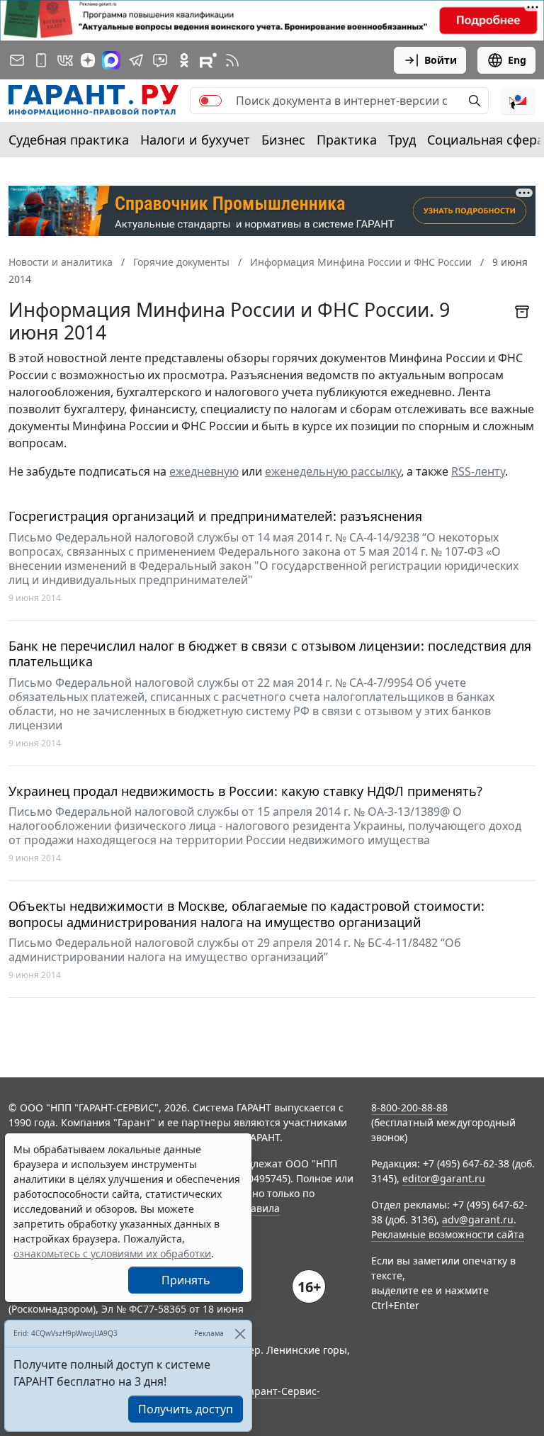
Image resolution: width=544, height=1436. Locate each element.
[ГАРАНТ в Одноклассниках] (184, 60)
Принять (186, 1280)
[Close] (239, 1333)
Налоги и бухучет (195, 139)
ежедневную (204, 471)
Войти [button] (440, 60)
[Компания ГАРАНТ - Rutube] (208, 60)
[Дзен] (88, 60)
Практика (347, 139)
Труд (402, 139)
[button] (518, 100)
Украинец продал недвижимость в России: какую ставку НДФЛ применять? (245, 791)
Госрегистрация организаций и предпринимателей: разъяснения (215, 516)
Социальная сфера (485, 139)
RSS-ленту (478, 471)
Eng (517, 60)
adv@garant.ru (478, 1219)
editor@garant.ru (443, 1178)
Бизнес (283, 139)
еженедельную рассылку (333, 471)
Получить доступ (185, 1409)
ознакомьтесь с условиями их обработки (112, 1253)
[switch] (210, 100)
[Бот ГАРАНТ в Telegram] (160, 60)
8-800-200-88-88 (409, 1107)
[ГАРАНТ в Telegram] (136, 60)
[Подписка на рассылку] (17, 60)
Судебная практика (68, 139)
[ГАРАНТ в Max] (111, 60)
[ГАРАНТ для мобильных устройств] (41, 60)
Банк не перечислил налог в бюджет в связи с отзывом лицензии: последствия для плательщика (269, 654)
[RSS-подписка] (232, 60)
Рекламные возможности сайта (447, 1234)
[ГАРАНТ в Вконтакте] (65, 60)
